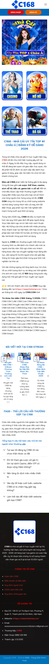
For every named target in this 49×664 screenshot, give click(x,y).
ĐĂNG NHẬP (16, 12)
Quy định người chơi (14, 585)
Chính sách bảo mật (14, 589)
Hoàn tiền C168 (11, 576)
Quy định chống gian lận (15, 594)
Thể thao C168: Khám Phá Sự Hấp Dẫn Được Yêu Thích (24, 368)
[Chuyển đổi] (4, 450)
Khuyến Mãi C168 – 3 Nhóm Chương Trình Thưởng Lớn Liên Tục (8, 370)
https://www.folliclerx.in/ (26, 618)
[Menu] (45, 4)
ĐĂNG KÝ (33, 12)
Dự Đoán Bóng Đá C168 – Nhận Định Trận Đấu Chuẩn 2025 (40, 369)
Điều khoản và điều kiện (15, 580)
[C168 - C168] (23, 4)
